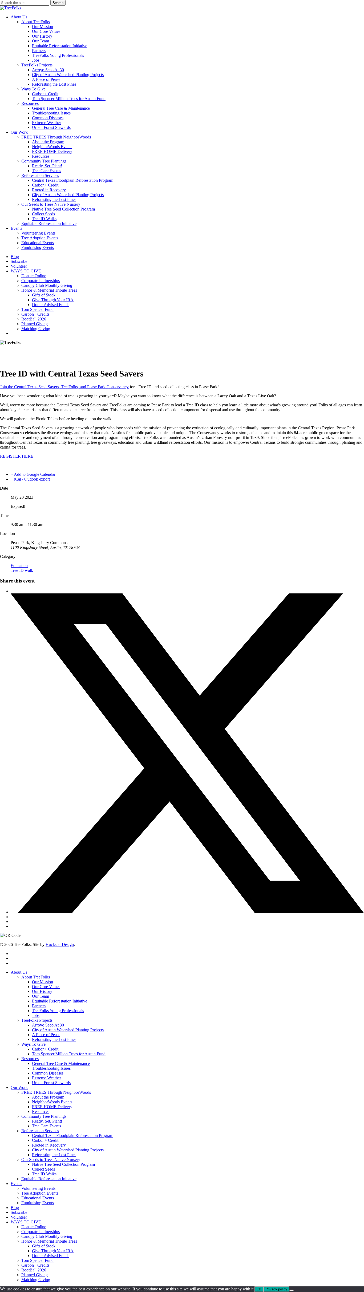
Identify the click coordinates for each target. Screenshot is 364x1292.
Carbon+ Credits (35, 1265)
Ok (259, 1289)
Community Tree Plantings (43, 1116)
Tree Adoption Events (39, 1193)
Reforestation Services (40, 1130)
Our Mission (42, 982)
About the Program (48, 1097)
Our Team (40, 996)
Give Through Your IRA (53, 1251)
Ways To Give (33, 1044)
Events (16, 1183)
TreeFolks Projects (36, 1020)
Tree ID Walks (44, 1174)
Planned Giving (34, 1275)
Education (19, 565)
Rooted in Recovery (49, 1145)
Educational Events (37, 1198)
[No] (291, 1290)
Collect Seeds (43, 1169)
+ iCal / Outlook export (30, 479)
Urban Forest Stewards (51, 1082)
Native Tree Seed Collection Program (63, 1164)
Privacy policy (276, 1289)
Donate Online (33, 1226)
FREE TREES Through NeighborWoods (56, 1092)
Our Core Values (46, 986)
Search (57, 3)
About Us (19, 972)
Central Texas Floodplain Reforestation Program (72, 1135)
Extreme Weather (46, 1078)
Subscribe (19, 1212)
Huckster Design (60, 944)
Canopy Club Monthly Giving (46, 1236)
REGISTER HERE (16, 456)
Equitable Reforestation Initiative (59, 1001)
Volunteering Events (38, 1188)
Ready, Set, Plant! (47, 1121)
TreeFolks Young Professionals (58, 1010)
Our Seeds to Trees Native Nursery (50, 1159)
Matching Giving (35, 1279)
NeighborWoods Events (52, 1102)
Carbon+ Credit (45, 1049)
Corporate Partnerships (40, 1231)
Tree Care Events (46, 1126)
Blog (15, 1207)
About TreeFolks (35, 977)
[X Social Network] (187, 912)
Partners (39, 1006)
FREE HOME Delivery (52, 1106)
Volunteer (19, 1217)
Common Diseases (47, 1073)
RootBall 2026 (33, 1270)
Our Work (19, 1087)
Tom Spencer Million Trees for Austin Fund (69, 1054)
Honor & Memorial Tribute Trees (49, 1241)
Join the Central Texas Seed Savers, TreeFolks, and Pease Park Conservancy (64, 387)
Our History (42, 991)
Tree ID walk (22, 570)
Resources (30, 1058)
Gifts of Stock (43, 1246)
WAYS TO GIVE (26, 1222)
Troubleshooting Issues (51, 1068)
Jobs (35, 1015)
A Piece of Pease (46, 1034)
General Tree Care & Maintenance (61, 1063)
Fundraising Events (37, 1202)
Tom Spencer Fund (37, 1260)
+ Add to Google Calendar (33, 474)
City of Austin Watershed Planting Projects (68, 1030)
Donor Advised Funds (50, 1255)
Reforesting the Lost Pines (54, 1039)
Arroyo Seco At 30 (48, 1025)
